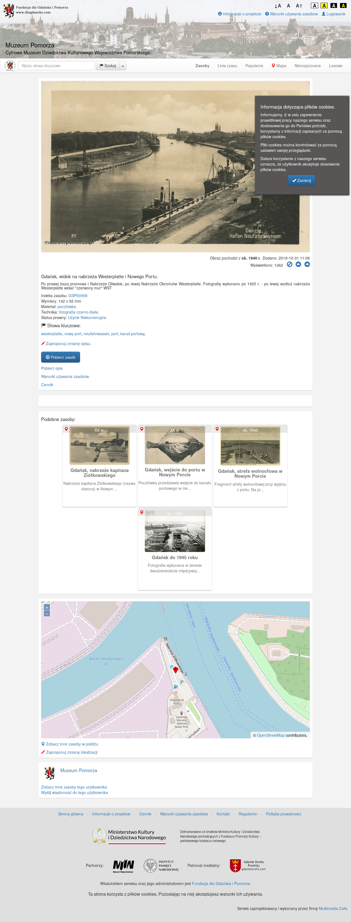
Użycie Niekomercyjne (87, 317)
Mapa (280, 65)
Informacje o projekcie (241, 13)
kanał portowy (132, 333)
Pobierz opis (52, 368)
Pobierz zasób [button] (62, 357)
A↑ (299, 5)
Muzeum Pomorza (78, 770)
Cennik (47, 384)
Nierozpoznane (308, 65)
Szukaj (109, 65)
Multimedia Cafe (333, 908)
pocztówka (67, 306)
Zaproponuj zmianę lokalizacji (71, 752)
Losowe (335, 65)
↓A (277, 5)
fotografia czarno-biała (78, 312)
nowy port (72, 333)
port (114, 333)
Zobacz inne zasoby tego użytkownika (74, 787)
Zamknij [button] (303, 180)
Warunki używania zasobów (293, 13)
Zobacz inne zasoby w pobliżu (71, 744)
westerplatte (51, 333)
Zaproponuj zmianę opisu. (68, 343)
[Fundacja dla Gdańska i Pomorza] (9, 65)
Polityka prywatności (283, 813)
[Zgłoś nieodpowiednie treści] (289, 264)
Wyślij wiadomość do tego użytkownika (74, 792)
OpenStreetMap (271, 735)
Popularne (254, 65)
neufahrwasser (96, 333)
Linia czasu (227, 65)
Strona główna (70, 813)
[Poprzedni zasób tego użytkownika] (298, 264)
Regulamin (248, 813)
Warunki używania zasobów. (65, 376)
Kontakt (223, 813)
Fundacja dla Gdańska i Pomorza (221, 883)
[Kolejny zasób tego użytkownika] (307, 264)
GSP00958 (78, 295)
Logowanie (335, 13)
